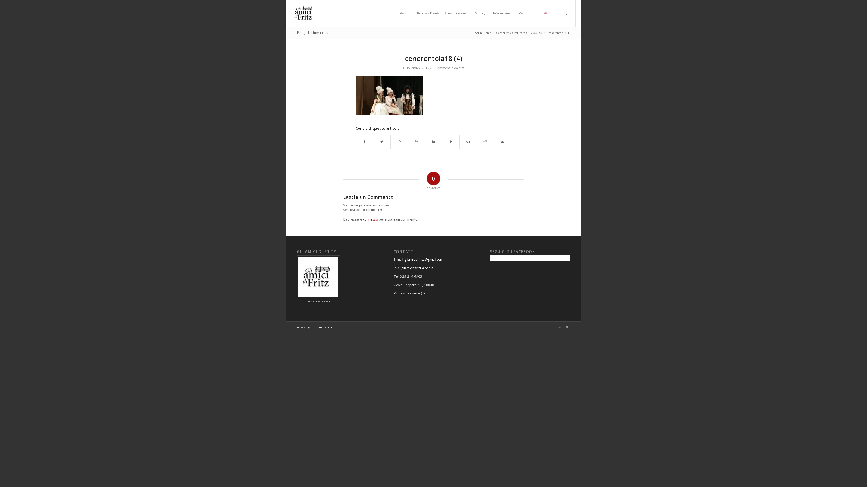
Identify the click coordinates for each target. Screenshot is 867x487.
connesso (370, 219)
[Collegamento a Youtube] (566, 327)
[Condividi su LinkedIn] (433, 142)
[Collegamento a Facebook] (553, 327)
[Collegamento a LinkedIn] (560, 327)
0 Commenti (442, 68)
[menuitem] (404, 13)
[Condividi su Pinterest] (416, 142)
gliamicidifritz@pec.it (417, 268)
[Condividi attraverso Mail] (502, 142)
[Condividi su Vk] (468, 142)
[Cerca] (565, 13)
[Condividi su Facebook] (364, 142)
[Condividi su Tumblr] (450, 142)
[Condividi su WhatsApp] (399, 142)
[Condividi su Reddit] (485, 142)
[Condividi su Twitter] (381, 142)
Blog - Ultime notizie (314, 32)
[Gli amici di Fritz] (304, 13)
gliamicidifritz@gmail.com (424, 259)
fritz (461, 68)
